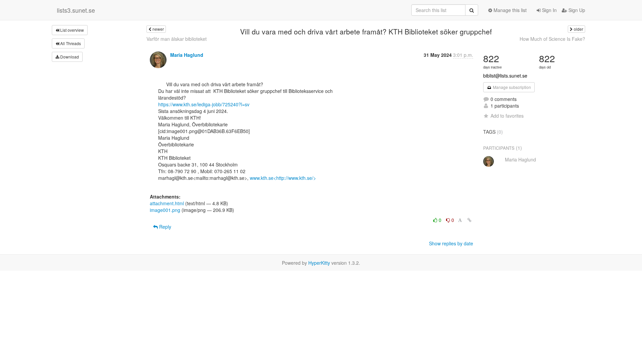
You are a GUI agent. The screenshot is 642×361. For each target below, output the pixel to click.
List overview (71, 30)
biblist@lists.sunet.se (505, 75)
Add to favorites (507, 115)
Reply (164, 226)
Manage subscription (511, 87)
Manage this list (509, 10)
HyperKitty (319, 262)
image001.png (165, 210)
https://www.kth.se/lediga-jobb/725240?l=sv (203, 104)
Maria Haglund (186, 54)
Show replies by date (451, 243)
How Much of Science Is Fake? (552, 38)
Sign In (549, 10)
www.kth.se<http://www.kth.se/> (283, 177)
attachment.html (167, 203)
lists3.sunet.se (76, 10)
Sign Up (576, 10)
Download (69, 56)
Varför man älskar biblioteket (176, 38)
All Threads (70, 43)
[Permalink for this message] (469, 220)
